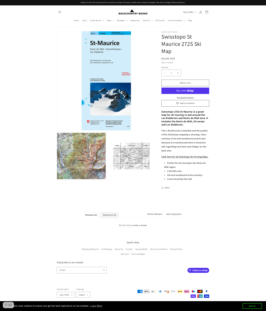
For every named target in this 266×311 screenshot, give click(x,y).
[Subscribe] (103, 270)
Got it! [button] (252, 306)
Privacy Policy (176, 249)
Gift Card (125, 254)
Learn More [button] (96, 306)
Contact (129, 249)
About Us (119, 249)
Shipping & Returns (90, 249)
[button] (60, 12)
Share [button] (167, 187)
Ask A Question (173, 214)
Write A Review (155, 214)
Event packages (138, 254)
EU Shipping (106, 249)
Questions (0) (110, 214)
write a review (140, 225)
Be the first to (133, 225)
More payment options (185, 97)
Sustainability (141, 249)
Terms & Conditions (159, 249)
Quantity (164, 67)
